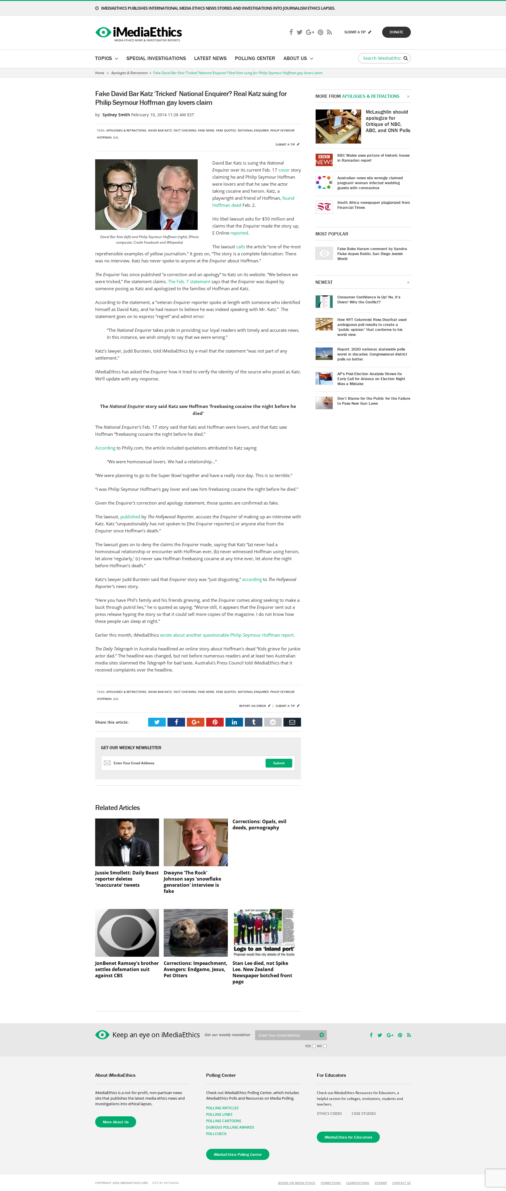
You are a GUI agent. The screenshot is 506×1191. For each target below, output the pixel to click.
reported (239, 233)
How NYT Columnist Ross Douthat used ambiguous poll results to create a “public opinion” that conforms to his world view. (372, 327)
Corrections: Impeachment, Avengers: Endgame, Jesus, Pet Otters (196, 969)
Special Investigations (156, 58)
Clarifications (357, 1183)
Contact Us (401, 1183)
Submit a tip (286, 144)
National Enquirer (253, 130)
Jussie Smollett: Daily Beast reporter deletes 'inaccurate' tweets (127, 879)
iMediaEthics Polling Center (238, 1154)
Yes (308, 1046)
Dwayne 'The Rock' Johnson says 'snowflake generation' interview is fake (192, 882)
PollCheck (216, 1133)
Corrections (331, 1183)
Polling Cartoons (223, 1120)
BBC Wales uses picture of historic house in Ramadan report (373, 158)
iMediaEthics (139, 33)
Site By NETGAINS (165, 1183)
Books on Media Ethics (296, 1183)
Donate (396, 32)
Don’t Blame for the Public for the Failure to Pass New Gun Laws (373, 401)
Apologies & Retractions (129, 72)
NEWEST (324, 282)
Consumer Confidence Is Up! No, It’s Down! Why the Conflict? (368, 299)
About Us (295, 58)
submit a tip (355, 32)
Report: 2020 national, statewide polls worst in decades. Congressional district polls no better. (372, 354)
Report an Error (253, 706)
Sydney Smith (116, 114)
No (319, 1046)
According (106, 448)
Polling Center (255, 58)
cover (284, 170)
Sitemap (381, 1183)
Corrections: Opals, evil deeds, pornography (259, 825)
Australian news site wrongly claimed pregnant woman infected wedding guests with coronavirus (370, 182)
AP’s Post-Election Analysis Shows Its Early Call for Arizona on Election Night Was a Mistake (371, 378)
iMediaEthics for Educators (348, 1137)
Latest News (210, 58)
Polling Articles (222, 1107)
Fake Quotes (226, 130)
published (130, 517)
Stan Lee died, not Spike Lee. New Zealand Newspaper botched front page (262, 972)
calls (241, 247)
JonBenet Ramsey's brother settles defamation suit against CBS (127, 969)
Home (99, 72)
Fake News (206, 130)
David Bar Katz (160, 130)
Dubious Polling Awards (230, 1127)
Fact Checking (185, 130)
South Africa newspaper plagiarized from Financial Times (373, 205)
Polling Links (219, 1114)
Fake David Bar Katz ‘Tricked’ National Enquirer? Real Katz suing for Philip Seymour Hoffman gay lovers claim (237, 72)
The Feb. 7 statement (189, 281)
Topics (103, 58)
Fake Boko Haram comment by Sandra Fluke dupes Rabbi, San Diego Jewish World (372, 253)
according (252, 579)
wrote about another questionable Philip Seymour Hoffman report (227, 635)
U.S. (116, 137)
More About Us (116, 1122)
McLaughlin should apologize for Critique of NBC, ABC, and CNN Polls (388, 121)
